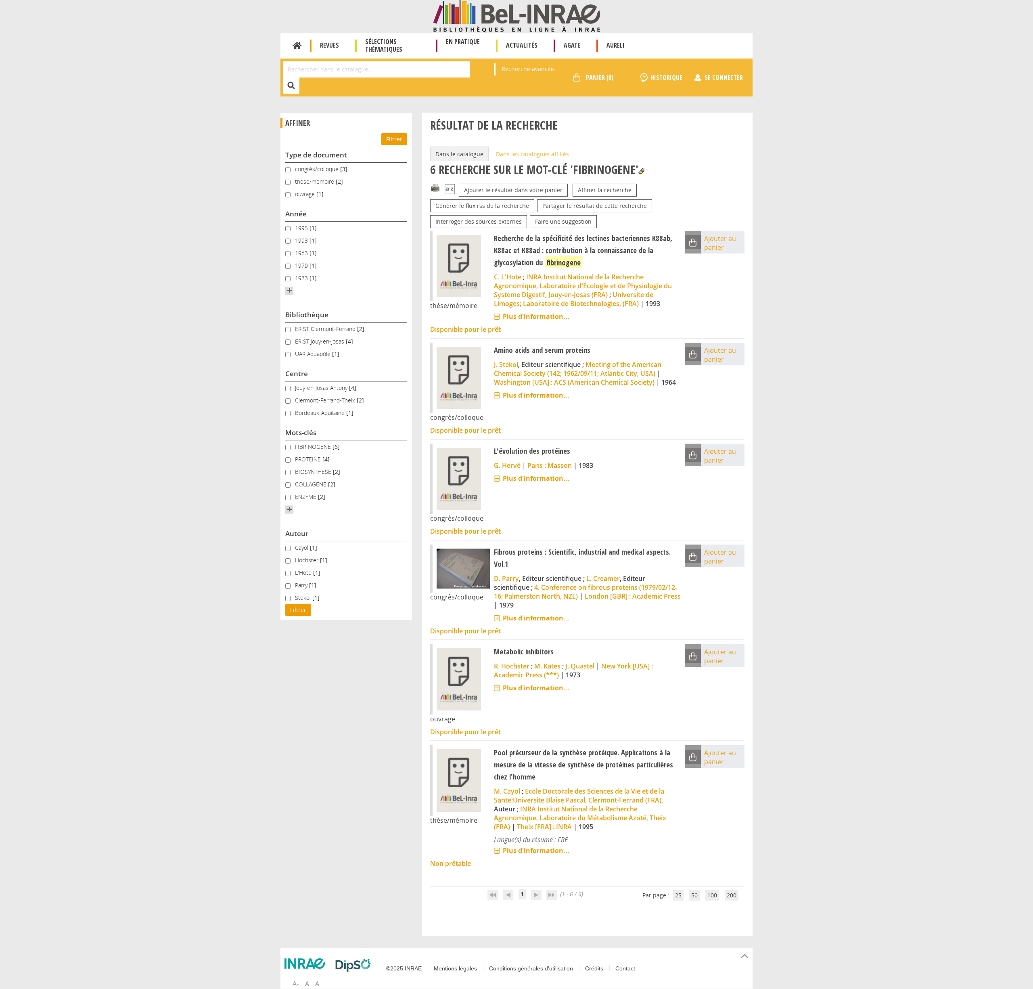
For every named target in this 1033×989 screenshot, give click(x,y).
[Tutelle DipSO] (355, 965)
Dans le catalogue (459, 154)
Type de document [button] (316, 154)
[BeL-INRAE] (516, 15)
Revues (329, 45)
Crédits (594, 968)
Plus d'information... (536, 316)
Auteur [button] (296, 533)
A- (296, 983)
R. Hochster (511, 666)
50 (694, 895)
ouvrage (305, 194)
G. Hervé (507, 465)
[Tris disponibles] (449, 190)
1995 (302, 228)
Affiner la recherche (605, 190)
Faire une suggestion (563, 221)
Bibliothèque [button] (306, 314)
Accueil (297, 46)
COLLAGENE (311, 484)
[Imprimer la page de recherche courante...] (435, 187)
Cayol (302, 547)
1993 (302, 240)
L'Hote (304, 572)
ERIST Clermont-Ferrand (326, 329)
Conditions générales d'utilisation (531, 968)
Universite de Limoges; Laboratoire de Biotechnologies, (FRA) (573, 299)
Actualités (521, 45)
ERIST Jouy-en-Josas (320, 341)
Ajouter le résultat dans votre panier (513, 190)
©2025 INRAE (404, 968)
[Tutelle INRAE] (306, 963)
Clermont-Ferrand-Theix (326, 400)
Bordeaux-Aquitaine (320, 413)
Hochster (307, 560)
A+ (319, 983)
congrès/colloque (317, 169)
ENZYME (306, 497)
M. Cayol (507, 791)
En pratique (463, 41)
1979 (302, 265)
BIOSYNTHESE (314, 472)
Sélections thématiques (383, 45)
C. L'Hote (507, 276)
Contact (625, 968)
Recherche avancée (528, 69)
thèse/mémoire (315, 181)
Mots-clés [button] (300, 432)
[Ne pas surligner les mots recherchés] (641, 171)
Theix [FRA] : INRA (544, 826)
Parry (302, 585)
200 (731, 895)
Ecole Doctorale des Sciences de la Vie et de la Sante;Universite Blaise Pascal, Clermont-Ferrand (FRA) (579, 796)
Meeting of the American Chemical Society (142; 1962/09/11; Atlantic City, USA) (577, 369)
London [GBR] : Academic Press (633, 596)
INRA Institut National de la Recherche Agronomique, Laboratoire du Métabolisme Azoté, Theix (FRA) (580, 818)
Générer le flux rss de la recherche (482, 206)
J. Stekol (506, 364)
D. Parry (506, 578)
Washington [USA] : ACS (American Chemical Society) (574, 382)
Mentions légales (455, 968)
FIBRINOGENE (313, 446)
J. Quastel (579, 666)
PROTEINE (308, 459)
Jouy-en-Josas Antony (322, 388)
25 (678, 895)
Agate (572, 45)
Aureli (615, 45)
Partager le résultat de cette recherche (594, 206)
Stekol (303, 597)
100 (712, 895)
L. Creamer (603, 578)
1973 (302, 278)
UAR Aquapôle (313, 354)
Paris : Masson (549, 465)
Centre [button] (296, 373)
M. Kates (547, 666)
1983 (302, 253)
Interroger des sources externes (478, 221)
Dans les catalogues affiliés (532, 154)
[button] (289, 291)
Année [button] (296, 213)
